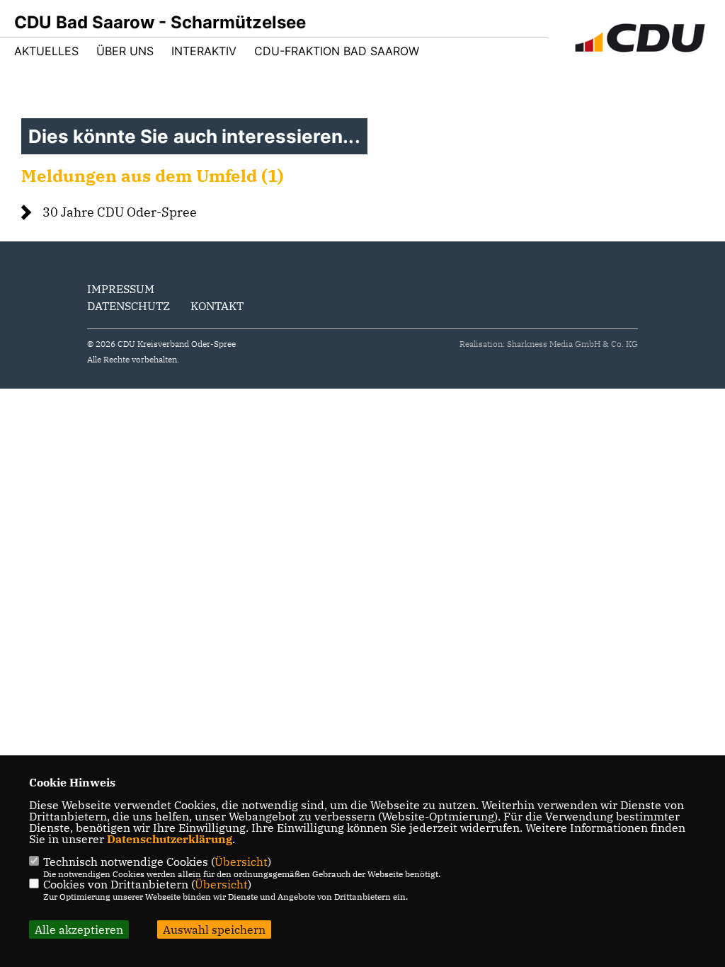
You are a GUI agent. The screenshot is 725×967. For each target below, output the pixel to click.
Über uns (125, 51)
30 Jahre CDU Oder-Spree (119, 212)
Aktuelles (46, 51)
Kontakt (217, 306)
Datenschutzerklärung (169, 839)
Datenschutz (128, 306)
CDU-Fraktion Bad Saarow (336, 51)
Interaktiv (203, 51)
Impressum (120, 289)
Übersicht (241, 861)
